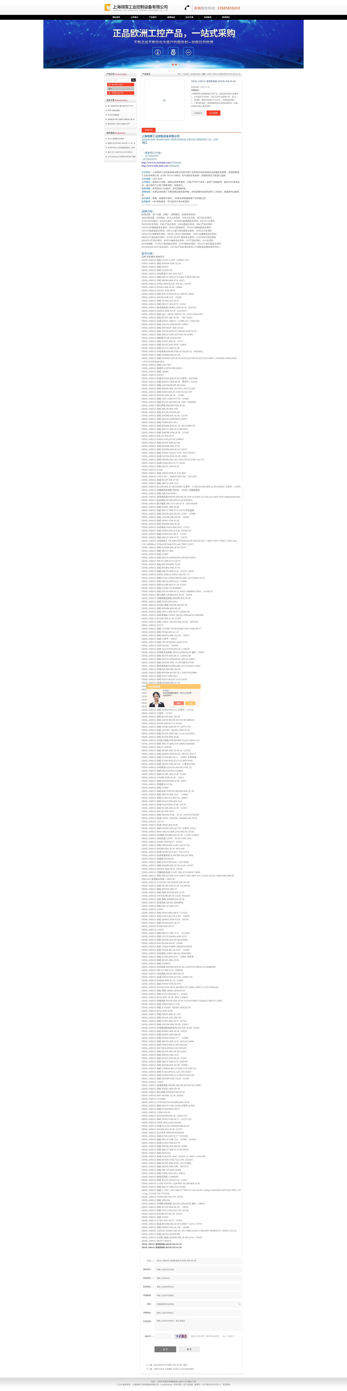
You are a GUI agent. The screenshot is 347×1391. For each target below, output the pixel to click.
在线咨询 (198, 113)
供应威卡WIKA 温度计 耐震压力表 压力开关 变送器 (121, 120)
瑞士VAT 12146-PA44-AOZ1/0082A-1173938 (120, 152)
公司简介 (134, 17)
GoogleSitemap (166, 1385)
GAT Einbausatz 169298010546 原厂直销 (121, 157)
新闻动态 (171, 17)
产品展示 (153, 17)
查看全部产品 (117, 93)
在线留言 (208, 17)
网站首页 (116, 17)
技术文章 (189, 17)
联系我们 (226, 17)
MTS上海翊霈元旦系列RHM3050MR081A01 (116, 139)
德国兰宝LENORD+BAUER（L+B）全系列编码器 (121, 144)
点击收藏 (213, 113)
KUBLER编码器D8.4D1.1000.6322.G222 (116, 115)
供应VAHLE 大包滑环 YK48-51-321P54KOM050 (174, 1369)
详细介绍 (148, 130)
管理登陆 (226, 1385)
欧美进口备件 (117, 85)
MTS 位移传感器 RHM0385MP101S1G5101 (117, 111)
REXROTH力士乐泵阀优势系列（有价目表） (121, 148)
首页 (179, 74)
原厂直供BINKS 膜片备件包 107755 (120, 106)
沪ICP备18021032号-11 (211, 1385)
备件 (110, 89)
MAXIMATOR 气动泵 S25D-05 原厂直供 (170, 1365)
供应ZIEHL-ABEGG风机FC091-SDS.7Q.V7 (119, 124)
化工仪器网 (188, 1385)
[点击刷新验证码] (181, 1336)
